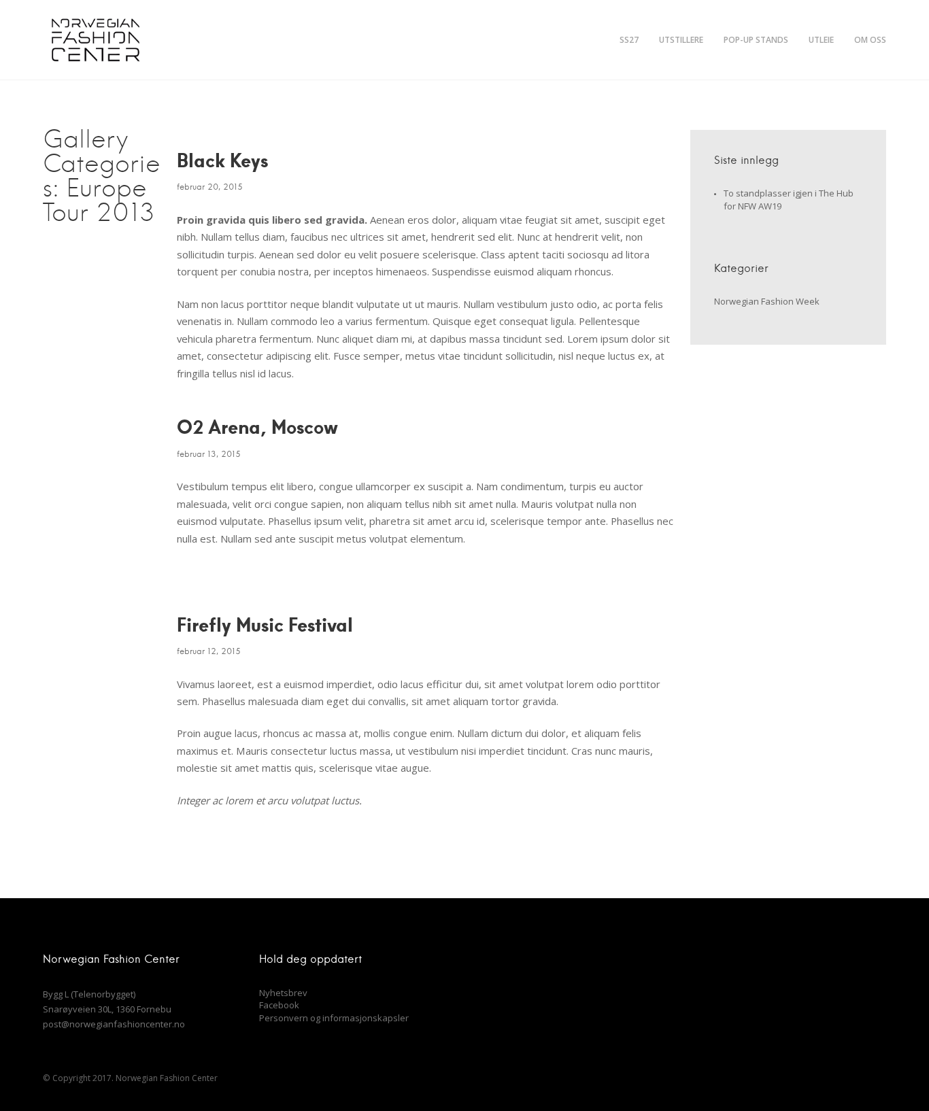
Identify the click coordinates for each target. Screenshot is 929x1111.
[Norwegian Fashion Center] (95, 40)
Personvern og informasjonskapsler (334, 1018)
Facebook (279, 1005)
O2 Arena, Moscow (257, 426)
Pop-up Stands (756, 40)
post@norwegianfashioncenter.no (114, 1024)
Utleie (821, 40)
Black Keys (222, 160)
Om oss (870, 40)
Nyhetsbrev (283, 993)
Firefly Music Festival (265, 624)
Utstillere (681, 40)
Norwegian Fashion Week (767, 301)
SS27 (629, 40)
